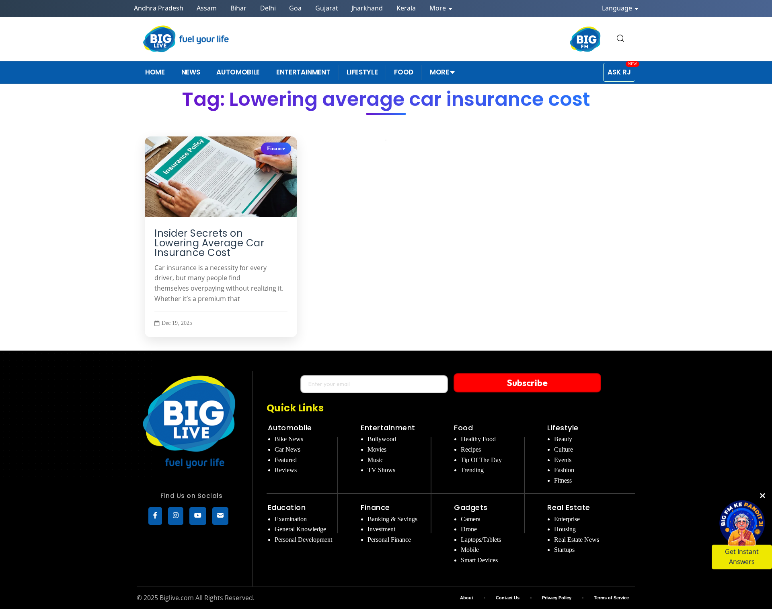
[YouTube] (197, 516)
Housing (565, 529)
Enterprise (567, 519)
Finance (276, 148)
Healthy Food (478, 439)
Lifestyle (563, 428)
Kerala (406, 8)
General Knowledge (300, 529)
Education (287, 507)
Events (562, 459)
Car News (287, 449)
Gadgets (471, 507)
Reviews (286, 470)
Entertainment (388, 428)
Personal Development (303, 539)
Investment (381, 529)
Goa (295, 8)
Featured (286, 459)
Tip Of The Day (481, 459)
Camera (470, 519)
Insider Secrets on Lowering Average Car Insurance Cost (209, 243)
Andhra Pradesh (158, 8)
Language (618, 8)
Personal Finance (389, 539)
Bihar (238, 8)
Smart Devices (479, 560)
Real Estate (568, 507)
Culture (563, 449)
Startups (564, 549)
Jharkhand (367, 8)
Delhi (268, 8)
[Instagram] (175, 516)
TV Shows (381, 470)
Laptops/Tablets (481, 539)
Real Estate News (576, 539)
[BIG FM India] (585, 39)
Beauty (563, 439)
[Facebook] (155, 516)
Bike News (289, 439)
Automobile (290, 428)
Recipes (471, 449)
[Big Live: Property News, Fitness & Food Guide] (186, 38)
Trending (472, 470)
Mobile (470, 549)
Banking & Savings (392, 519)
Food (463, 428)
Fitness (563, 480)
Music (375, 459)
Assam (207, 8)
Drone (469, 529)
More (438, 8)
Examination (291, 519)
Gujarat (326, 8)
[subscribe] (220, 516)
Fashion (564, 470)
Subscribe (527, 382)
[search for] (620, 39)
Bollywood (382, 439)
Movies (377, 449)
